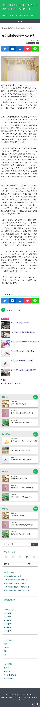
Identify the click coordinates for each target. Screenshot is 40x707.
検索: (6, 564)
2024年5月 (8, 627)
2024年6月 (8, 624)
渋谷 (37, 43)
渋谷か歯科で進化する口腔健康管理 (23, 370)
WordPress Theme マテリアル (24, 695)
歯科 (34, 43)
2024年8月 (8, 617)
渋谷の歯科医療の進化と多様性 (21, 422)
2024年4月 (8, 631)
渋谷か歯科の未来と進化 (19, 404)
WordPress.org (9, 678)
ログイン (7, 668)
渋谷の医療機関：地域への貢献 (22, 360)
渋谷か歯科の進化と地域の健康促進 (23, 332)
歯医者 (6, 647)
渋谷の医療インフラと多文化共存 (22, 351)
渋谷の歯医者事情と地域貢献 (20, 450)
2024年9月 (8, 613)
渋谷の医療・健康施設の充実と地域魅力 (25, 341)
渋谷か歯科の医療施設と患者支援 (22, 413)
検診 (3, 380)
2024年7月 (8, 620)
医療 (30, 43)
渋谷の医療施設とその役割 (20, 323)
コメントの (10, 675)
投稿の (8, 671)
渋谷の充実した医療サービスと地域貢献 (24, 441)
